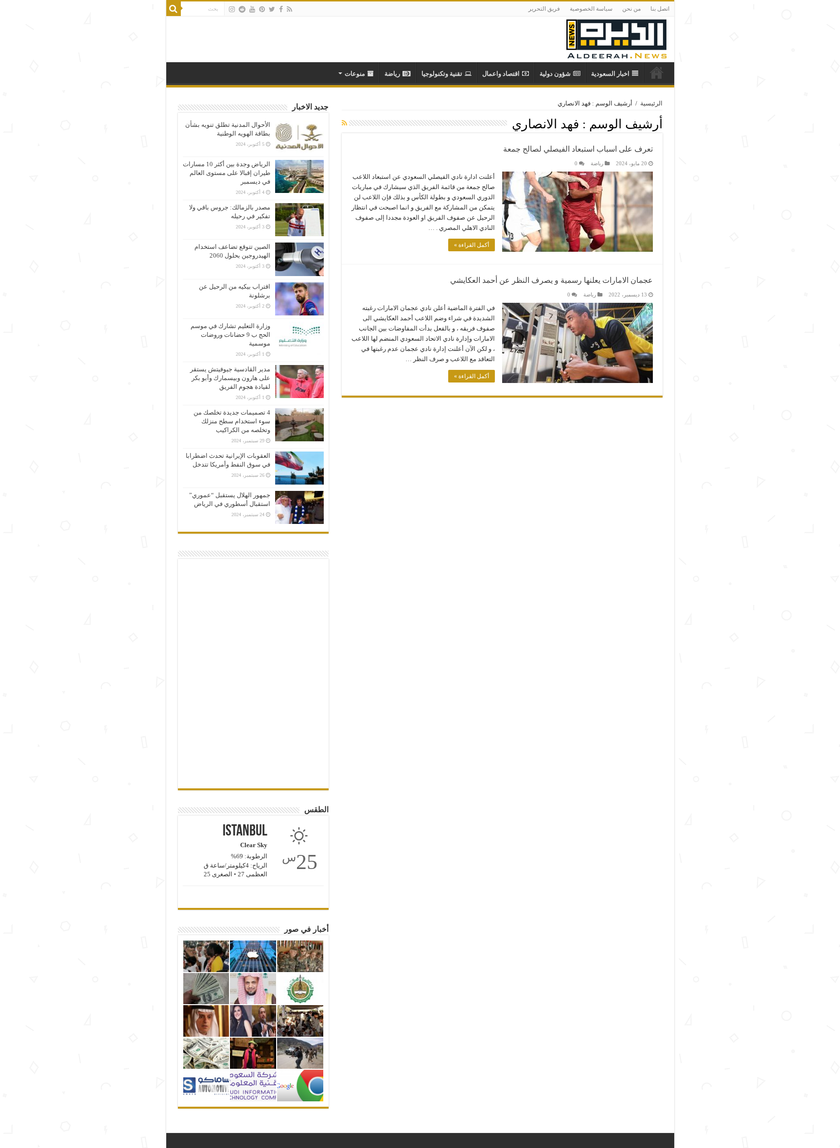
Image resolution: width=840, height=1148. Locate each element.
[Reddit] (242, 9)
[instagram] (232, 9)
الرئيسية (651, 103)
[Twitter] (272, 9)
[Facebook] (281, 9)
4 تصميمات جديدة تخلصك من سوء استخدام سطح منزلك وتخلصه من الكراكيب (231, 421)
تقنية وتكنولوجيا (441, 73)
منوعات (355, 73)
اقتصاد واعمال (501, 73)
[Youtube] (252, 9)
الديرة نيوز (656, 72)
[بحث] (173, 8)
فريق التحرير (544, 8)
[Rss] (289, 9)
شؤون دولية (555, 73)
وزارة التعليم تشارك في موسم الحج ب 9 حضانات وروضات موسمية (230, 334)
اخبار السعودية (610, 73)
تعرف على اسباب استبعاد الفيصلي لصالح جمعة (578, 149)
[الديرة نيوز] (616, 36)
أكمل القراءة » (471, 245)
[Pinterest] (262, 9)
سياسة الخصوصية (591, 8)
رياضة (392, 73)
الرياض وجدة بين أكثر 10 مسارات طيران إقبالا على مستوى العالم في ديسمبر (226, 172)
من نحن (631, 8)
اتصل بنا (659, 8)
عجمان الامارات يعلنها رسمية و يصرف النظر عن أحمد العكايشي (551, 280)
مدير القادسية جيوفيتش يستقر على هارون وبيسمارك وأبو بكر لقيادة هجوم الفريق (230, 377)
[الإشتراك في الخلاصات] (344, 123)
